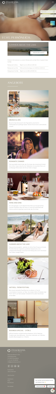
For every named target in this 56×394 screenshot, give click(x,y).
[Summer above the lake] (28, 235)
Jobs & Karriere (12, 371)
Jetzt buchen (11, 375)
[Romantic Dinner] (28, 151)
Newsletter (11, 386)
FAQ (9, 380)
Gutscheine (11, 369)
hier (10, 62)
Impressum (10, 379)
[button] (44, 381)
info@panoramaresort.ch (14, 362)
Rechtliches (11, 382)
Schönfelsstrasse (12, 356)
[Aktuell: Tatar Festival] (28, 278)
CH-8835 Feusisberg (13, 358)
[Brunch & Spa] (28, 110)
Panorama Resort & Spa (14, 354)
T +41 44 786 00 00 (13, 360)
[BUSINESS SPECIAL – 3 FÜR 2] (28, 320)
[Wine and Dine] (28, 192)
